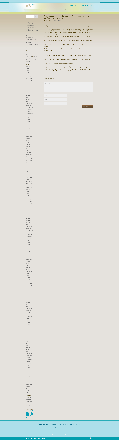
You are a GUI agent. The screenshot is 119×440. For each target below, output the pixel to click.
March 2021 (28, 199)
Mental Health (29, 401)
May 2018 (28, 267)
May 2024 (28, 121)
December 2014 (29, 333)
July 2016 (28, 298)
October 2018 (29, 259)
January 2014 (29, 355)
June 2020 (28, 218)
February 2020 (29, 226)
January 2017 (29, 285)
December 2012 (29, 380)
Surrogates (37, 434)
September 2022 (29, 162)
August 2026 (28, 66)
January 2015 (29, 330)
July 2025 (28, 93)
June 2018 (28, 265)
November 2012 (29, 382)
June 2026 (28, 70)
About (53, 434)
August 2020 (28, 214)
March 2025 (28, 101)
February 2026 (29, 78)
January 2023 (29, 154)
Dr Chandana (29, 56)
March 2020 (28, 224)
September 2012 (29, 386)
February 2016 (29, 308)
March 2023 (28, 150)
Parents (31, 434)
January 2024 (29, 130)
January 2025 (29, 105)
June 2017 (28, 275)
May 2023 (28, 146)
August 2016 (28, 296)
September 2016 (29, 294)
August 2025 (28, 91)
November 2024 (29, 109)
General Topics (53, 20)
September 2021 (29, 187)
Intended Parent (29, 399)
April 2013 (28, 371)
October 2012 (29, 384)
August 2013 (28, 363)
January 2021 (29, 203)
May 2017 (28, 277)
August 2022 (28, 164)
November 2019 (29, 232)
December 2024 (29, 107)
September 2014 (29, 339)
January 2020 (29, 228)
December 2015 (29, 312)
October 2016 (29, 292)
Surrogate (28, 405)
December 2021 (29, 181)
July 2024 (28, 117)
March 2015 (28, 326)
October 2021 (29, 185)
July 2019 (28, 240)
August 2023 (28, 140)
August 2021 (28, 189)
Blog (49, 434)
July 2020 (28, 216)
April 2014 (28, 349)
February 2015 (29, 328)
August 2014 (28, 341)
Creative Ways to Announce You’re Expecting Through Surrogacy (32, 46)
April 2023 (28, 148)
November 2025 (29, 85)
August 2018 (28, 263)
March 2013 (28, 374)
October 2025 (29, 87)
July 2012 (28, 390)
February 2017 (29, 283)
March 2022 (28, 175)
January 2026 (29, 80)
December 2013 (29, 357)
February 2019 (29, 251)
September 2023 (29, 138)
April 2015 (28, 324)
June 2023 (28, 144)
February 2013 (29, 376)
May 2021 (28, 195)
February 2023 (29, 152)
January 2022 (29, 179)
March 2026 (28, 76)
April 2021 (28, 197)
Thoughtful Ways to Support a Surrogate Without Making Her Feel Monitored (32, 41)
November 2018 (29, 257)
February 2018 (29, 271)
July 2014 (28, 343)
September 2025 (29, 89)
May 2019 (28, 244)
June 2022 (28, 169)
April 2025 (28, 99)
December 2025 (29, 82)
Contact (57, 434)
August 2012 (28, 388)
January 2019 (29, 253)
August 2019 (28, 238)
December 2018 (29, 255)
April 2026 (28, 74)
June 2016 (28, 300)
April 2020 (28, 222)
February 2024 (29, 128)
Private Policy (64, 434)
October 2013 (29, 361)
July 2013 (28, 365)
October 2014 (29, 337)
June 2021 (28, 193)
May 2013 (28, 369)
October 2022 (29, 160)
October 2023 (29, 136)
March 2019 (28, 249)
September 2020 (29, 212)
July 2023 (28, 142)
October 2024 (29, 111)
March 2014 (28, 351)
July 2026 (28, 68)
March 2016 (28, 306)
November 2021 (29, 183)
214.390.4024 (31, 413)
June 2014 (28, 345)
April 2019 (28, 246)
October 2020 (29, 210)
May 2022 (28, 171)
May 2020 (28, 220)
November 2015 (29, 314)
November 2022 (29, 158)
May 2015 (28, 322)
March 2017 (28, 281)
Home (27, 434)
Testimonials (44, 434)
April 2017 (28, 279)
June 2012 (28, 392)
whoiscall (28, 52)
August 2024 (28, 115)
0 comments (59, 20)
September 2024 (29, 113)
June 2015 (28, 320)
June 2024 (28, 119)
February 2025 (29, 103)
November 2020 (29, 208)
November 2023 (29, 134)
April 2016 (28, 304)
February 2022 (29, 177)
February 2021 (29, 201)
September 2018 (29, 261)
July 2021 (28, 191)
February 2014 (29, 353)
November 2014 (29, 335)
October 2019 (29, 234)
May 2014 (28, 347)
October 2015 (29, 316)
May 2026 (28, 72)
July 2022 (28, 167)
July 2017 (28, 273)
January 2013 (29, 378)
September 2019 (29, 236)
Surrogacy (28, 403)
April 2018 (28, 269)
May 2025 (28, 97)
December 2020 (29, 205)
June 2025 (28, 95)
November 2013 (29, 359)
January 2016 (29, 310)
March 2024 (28, 126)
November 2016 (29, 289)
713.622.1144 (27, 414)
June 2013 (28, 367)
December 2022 (29, 156)
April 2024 (28, 123)
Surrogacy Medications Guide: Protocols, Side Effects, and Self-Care (31, 23)
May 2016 (28, 302)
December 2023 (29, 132)
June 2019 (28, 242)
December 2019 (29, 230)
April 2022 (28, 173)
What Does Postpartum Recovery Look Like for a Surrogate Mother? (31, 35)
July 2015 (28, 318)
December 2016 (29, 287)
